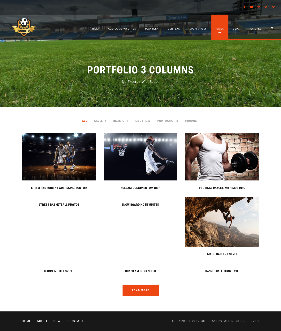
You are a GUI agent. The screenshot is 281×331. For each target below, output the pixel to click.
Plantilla (152, 28)
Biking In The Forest (59, 271)
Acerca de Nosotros (122, 28)
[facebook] (244, 7)
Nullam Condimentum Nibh (140, 188)
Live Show (142, 120)
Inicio (95, 28)
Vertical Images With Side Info (222, 188)
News (58, 321)
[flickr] (251, 7)
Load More (140, 290)
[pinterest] (258, 7)
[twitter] (265, 7)
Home (26, 321)
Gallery (100, 120)
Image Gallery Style (222, 254)
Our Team (174, 28)
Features (255, 28)
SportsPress (198, 28)
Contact (76, 321)
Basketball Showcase (222, 271)
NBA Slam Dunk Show (140, 271)
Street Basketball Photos (58, 205)
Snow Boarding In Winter (140, 205)
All (84, 120)
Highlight (120, 120)
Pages (220, 28)
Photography (167, 120)
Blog (236, 28)
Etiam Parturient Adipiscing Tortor (59, 188)
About (42, 321)
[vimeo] (273, 7)
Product (192, 120)
